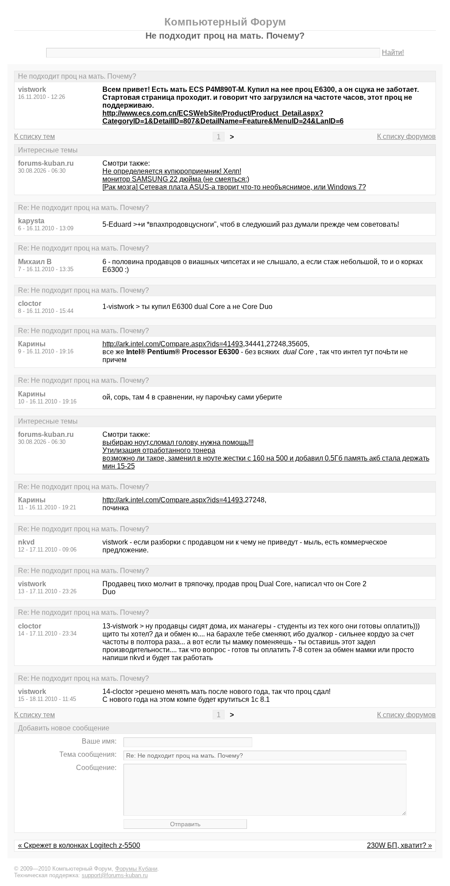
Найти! (393, 52)
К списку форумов (406, 136)
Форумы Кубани (136, 868)
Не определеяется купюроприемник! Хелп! (171, 171)
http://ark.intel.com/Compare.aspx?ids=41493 (172, 344)
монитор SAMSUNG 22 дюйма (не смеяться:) (175, 179)
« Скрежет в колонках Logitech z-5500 (79, 845)
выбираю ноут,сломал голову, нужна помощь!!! (178, 442)
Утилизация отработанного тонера (158, 450)
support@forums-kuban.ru (115, 875)
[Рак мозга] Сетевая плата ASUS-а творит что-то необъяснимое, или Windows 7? (234, 187)
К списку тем (34, 136)
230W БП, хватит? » (399, 845)
